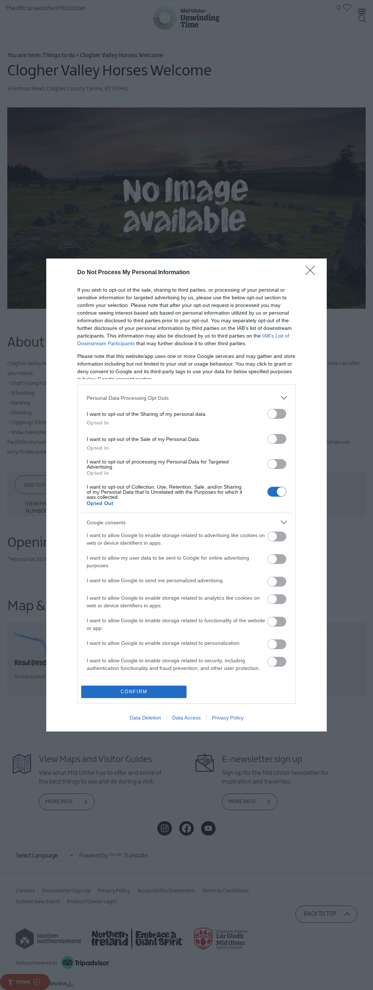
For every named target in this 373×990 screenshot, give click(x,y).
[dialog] (186, 495)
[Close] (312, 273)
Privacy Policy (228, 718)
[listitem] (186, 398)
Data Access (186, 718)
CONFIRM (134, 691)
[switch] (276, 414)
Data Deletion (145, 718)
